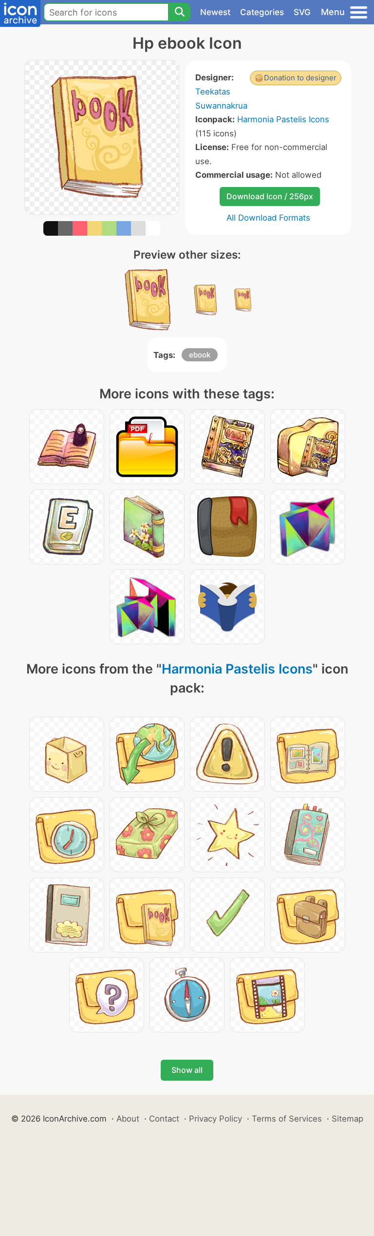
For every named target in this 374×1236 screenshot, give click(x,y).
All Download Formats (268, 218)
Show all (187, 1070)
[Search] (179, 12)
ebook (199, 354)
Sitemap (347, 1119)
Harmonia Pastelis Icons (283, 119)
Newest (215, 12)
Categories (262, 12)
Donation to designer (300, 77)
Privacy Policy (215, 1119)
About (127, 1119)
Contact (164, 1119)
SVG (302, 12)
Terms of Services (287, 1119)
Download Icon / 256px (269, 196)
